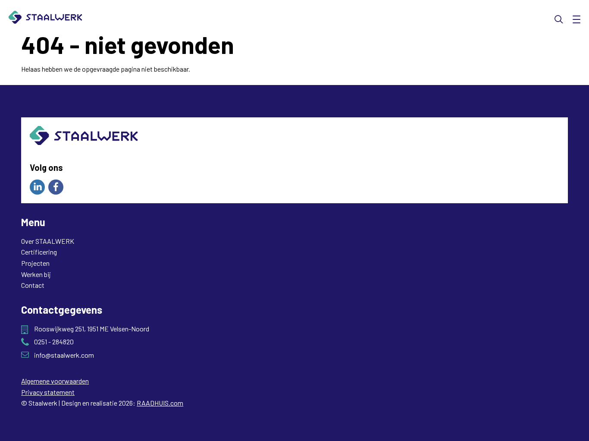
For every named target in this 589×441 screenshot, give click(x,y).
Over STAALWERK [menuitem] (47, 241)
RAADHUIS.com (160, 403)
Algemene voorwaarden (55, 381)
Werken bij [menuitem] (36, 274)
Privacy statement (48, 392)
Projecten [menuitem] (35, 263)
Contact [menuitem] (32, 285)
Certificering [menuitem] (39, 252)
